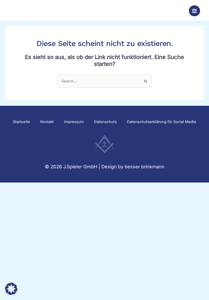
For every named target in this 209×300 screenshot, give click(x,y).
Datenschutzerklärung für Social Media (161, 121)
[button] (11, 289)
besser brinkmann (144, 166)
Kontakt (47, 121)
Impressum (74, 121)
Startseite (21, 121)
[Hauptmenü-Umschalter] (194, 11)
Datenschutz (105, 121)
